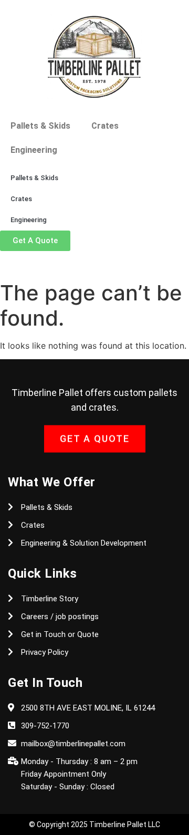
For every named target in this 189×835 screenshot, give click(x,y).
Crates (105, 126)
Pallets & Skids (40, 126)
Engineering (33, 150)
